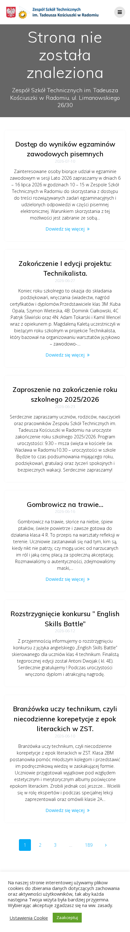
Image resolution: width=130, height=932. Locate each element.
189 (91, 845)
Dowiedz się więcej (65, 229)
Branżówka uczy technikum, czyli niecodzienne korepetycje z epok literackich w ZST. (65, 719)
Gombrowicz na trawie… (65, 504)
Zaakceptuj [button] (67, 917)
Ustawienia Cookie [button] (28, 918)
